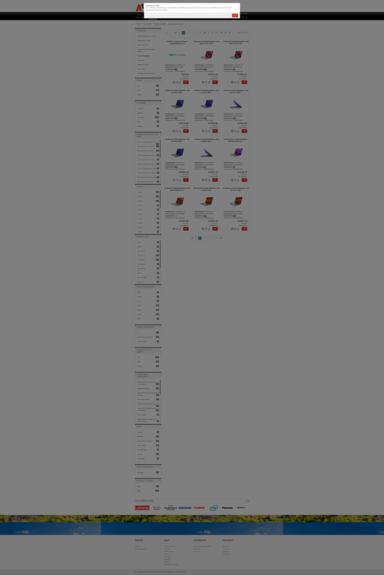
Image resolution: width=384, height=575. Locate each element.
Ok (235, 15)
